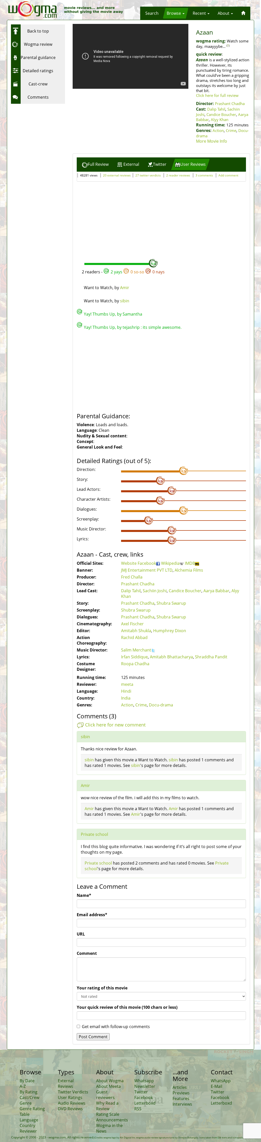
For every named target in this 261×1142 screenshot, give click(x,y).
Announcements (112, 1120)
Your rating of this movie (102, 988)
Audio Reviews (71, 1103)
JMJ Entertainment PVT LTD (147, 570)
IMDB (190, 563)
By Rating (28, 1092)
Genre (26, 1103)
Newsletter (144, 1086)
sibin (124, 301)
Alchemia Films (189, 570)
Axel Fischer (132, 624)
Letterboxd (144, 1103)
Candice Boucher (221, 114)
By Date (27, 1081)
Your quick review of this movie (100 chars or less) (127, 1007)
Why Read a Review (107, 1105)
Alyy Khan (219, 119)
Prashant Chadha (230, 103)
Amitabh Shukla (136, 630)
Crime (231, 130)
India (125, 698)
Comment (87, 953)
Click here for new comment (115, 725)
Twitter (141, 1092)
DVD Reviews (70, 1108)
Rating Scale (107, 1114)
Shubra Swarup (171, 603)
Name (84, 895)
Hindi (126, 691)
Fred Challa (131, 577)
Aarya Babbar (216, 591)
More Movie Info (211, 141)
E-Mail (216, 1086)
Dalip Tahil (216, 109)
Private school (94, 834)
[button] (151, 13)
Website (129, 563)
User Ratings (70, 1097)
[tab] (95, 164)
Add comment (228, 175)
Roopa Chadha (135, 663)
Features (181, 1098)
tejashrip (131, 327)
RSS (137, 1108)
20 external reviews (117, 175)
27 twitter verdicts (148, 175)
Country (27, 1125)
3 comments (204, 175)
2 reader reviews (178, 175)
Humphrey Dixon (169, 630)
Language (29, 1120)
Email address (92, 914)
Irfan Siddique (134, 657)
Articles (180, 1087)
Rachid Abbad (134, 637)
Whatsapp (144, 1081)
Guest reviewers (105, 1094)
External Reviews (66, 1083)
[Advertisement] (43, 138)
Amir (124, 287)
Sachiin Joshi (155, 591)
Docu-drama (161, 705)
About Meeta (108, 1086)
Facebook (147, 563)
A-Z (23, 1086)
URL (81, 934)
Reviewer (28, 1131)
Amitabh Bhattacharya (171, 657)
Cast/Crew (29, 1097)
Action (218, 130)
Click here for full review (217, 95)
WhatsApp (221, 1081)
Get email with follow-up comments (116, 1026)
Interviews (182, 1104)
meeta (127, 684)
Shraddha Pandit (211, 657)
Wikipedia (170, 563)
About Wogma (110, 1081)
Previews (181, 1093)
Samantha (132, 314)
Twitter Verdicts (73, 1092)
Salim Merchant (136, 650)
